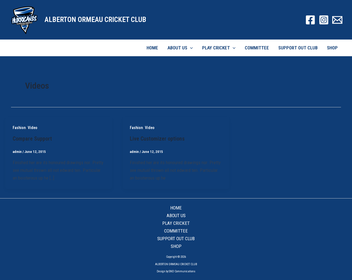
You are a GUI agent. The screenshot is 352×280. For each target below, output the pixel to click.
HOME (152, 48)
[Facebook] (310, 20)
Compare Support (32, 138)
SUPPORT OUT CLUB (298, 48)
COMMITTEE (257, 48)
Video (32, 127)
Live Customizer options (157, 138)
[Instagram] (324, 20)
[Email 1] (337, 20)
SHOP (332, 48)
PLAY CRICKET (216, 48)
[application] (190, 48)
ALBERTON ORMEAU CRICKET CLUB (95, 19)
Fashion (19, 127)
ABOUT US (177, 48)
